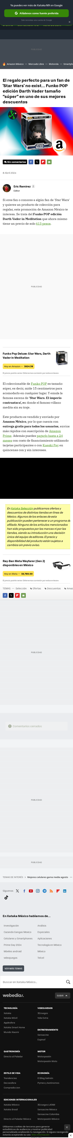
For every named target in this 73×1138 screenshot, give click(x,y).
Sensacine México (47, 1109)
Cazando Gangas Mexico (17, 932)
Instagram (37, 890)
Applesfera (9, 1022)
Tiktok (6, 896)
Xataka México (12, 1104)
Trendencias (10, 1078)
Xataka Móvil (10, 1017)
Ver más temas (13, 968)
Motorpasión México (48, 1118)
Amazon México (15, 63)
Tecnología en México (49, 944)
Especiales (44, 932)
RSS (51, 890)
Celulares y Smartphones (18, 938)
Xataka (7, 1013)
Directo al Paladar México (17, 1118)
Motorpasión (44, 1056)
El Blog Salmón (45, 1078)
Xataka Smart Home (14, 1027)
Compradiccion (12, 1087)
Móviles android (13, 951)
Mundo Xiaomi (11, 1032)
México (41, 951)
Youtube (31, 890)
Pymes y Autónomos (48, 1082)
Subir (60, 995)
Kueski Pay (51, 445)
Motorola (54, 63)
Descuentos (54, 588)
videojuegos (10, 957)
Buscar (68, 982)
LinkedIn (64, 890)
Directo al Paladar (13, 1056)
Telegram (44, 890)
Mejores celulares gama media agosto (48, 877)
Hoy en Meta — (18, 573)
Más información (40, 1134)
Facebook (31, 162)
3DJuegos (43, 1013)
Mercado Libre (36, 63)
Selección (21, 588)
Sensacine (43, 1034)
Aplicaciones (45, 938)
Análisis (42, 925)
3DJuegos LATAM (46, 1104)
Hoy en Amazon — (18, 366)
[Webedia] (13, 997)
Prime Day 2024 (12, 944)
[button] (24, 186)
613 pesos (43, 224)
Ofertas (37, 588)
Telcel (41, 957)
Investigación (11, 925)
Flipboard (43, 162)
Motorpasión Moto (47, 1061)
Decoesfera (10, 1082)
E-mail (49, 162)
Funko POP (39, 384)
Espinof (41, 1039)
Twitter (37, 162)
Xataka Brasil (11, 1109)
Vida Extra (43, 1017)
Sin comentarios (16, 161)
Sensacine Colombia (48, 1114)
